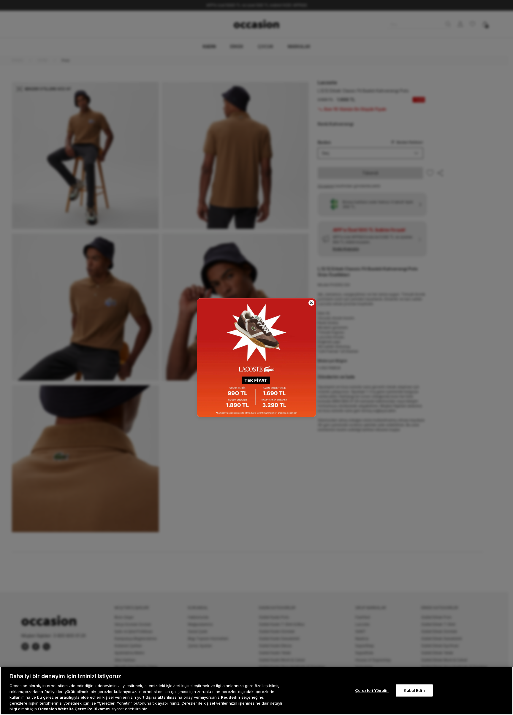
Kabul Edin (414, 690)
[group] (256, 357)
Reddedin (230, 697)
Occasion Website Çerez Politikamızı (74, 708)
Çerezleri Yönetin (372, 690)
